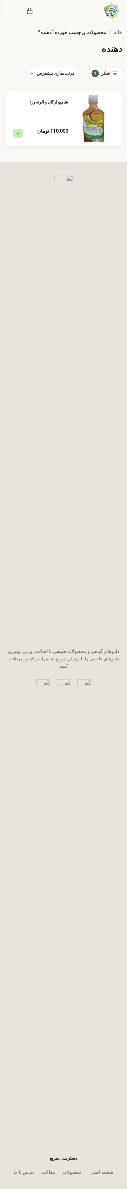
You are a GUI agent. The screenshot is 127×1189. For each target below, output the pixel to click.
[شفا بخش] (107, 11)
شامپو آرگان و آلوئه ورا (49, 102)
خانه (118, 32)
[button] (43, 11)
